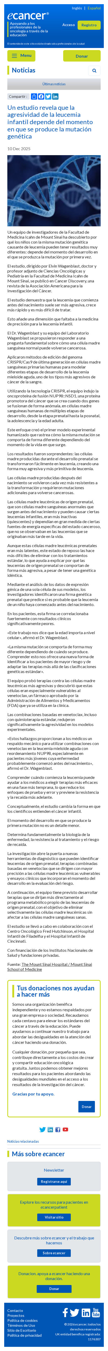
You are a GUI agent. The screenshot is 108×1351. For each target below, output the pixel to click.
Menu (25, 55)
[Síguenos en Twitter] (42, 1129)
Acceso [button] (68, 24)
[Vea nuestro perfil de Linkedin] (50, 1129)
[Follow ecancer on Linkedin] (86, 1312)
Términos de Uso (21, 1325)
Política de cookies (22, 1320)
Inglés (77, 8)
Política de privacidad (24, 1335)
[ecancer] (29, 15)
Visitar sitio (54, 1217)
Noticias (23, 70)
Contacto (15, 1310)
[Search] (94, 71)
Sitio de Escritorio (21, 1330)
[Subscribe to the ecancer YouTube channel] (96, 1312)
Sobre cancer (54, 1253)
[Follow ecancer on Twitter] (74, 1312)
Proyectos (15, 1315)
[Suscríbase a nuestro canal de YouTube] (65, 1129)
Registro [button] (89, 25)
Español (94, 8)
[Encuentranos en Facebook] (58, 1129)
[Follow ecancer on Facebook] (65, 1312)
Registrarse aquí (54, 1181)
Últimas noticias (54, 84)
